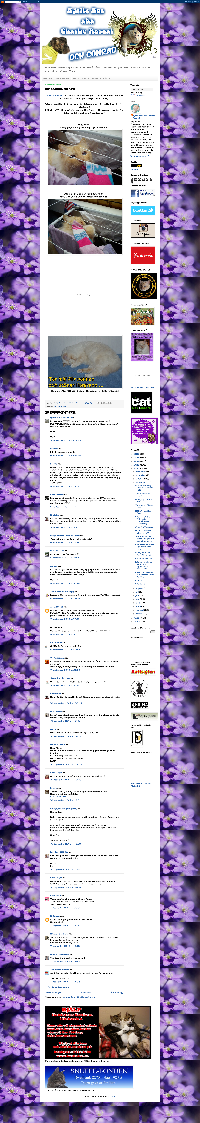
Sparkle (54, 448)
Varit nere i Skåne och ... (144, 506)
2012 (136, 468)
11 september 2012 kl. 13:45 (65, 946)
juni (138, 595)
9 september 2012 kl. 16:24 (64, 583)
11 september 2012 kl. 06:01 (65, 908)
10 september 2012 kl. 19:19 (65, 869)
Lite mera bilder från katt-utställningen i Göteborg (143, 520)
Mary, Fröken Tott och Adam (65, 535)
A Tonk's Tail (56, 607)
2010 (137, 622)
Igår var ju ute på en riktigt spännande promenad (143, 565)
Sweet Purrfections (60, 678)
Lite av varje (141, 584)
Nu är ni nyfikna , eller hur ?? (143, 532)
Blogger (112, 1096)
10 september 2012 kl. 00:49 (66, 703)
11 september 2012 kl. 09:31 (65, 925)
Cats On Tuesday (144, 527)
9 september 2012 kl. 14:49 (64, 507)
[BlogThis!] (104, 403)
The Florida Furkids (59, 969)
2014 (136, 461)
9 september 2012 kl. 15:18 (64, 542)
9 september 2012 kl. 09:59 (65, 455)
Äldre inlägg (117, 992)
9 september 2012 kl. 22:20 (65, 670)
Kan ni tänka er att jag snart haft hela (144, 546)
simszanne (55, 693)
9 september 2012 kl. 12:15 (64, 486)
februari (140, 610)
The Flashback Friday (142, 494)
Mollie (53, 788)
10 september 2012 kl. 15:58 (65, 844)
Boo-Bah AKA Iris (59, 852)
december (141, 471)
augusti (140, 588)
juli (137, 592)
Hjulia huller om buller (61, 418)
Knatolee (54, 515)
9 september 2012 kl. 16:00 (65, 558)
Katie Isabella (57, 494)
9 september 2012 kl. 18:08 (65, 598)
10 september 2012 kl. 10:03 (65, 780)
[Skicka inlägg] (97, 403)
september (141, 482)
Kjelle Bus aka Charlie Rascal (144, 116)
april (138, 603)
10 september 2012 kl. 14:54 (65, 800)
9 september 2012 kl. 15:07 (65, 527)
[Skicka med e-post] (102, 403)
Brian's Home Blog (59, 954)
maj (138, 599)
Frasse (53, 464)
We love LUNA (57, 744)
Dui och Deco (57, 550)
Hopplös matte (61, 406)
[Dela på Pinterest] (111, 403)
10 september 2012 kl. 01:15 (65, 721)
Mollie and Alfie (58, 796)
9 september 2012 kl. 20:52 (65, 634)
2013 (136, 465)
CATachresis (56, 642)
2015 (136, 457)
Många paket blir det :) (143, 500)
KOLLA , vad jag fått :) (143, 512)
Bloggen (47, 78)
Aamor (53, 566)
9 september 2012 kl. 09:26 (65, 440)
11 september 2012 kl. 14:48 (65, 961)
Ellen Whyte (56, 772)
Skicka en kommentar (59, 987)
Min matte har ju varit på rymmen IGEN (144, 487)
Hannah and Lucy (59, 934)
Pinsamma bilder (143, 558)
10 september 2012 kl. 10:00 (66, 764)
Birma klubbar (62, 78)
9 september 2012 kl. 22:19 (65, 649)
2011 (136, 618)
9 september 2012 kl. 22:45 (65, 685)
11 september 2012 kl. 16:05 (65, 982)
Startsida (86, 992)
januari (139, 613)
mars (138, 606)
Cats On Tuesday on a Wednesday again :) (144, 574)
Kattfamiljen (56, 877)
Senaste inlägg (53, 992)
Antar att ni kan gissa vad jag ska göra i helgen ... (144, 538)
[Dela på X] (106, 403)
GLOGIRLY (55, 895)
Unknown (55, 916)
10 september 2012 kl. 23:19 (65, 887)
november (141, 475)
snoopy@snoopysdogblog (63, 808)
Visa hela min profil (140, 156)
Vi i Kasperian (57, 658)
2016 (136, 454)
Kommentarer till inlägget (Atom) (78, 997)
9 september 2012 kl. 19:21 (64, 619)
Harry (53, 729)
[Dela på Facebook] (109, 403)
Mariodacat (56, 711)
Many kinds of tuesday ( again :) (144, 553)
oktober (140, 479)
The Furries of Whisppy (62, 591)
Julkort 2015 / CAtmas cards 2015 (92, 78)
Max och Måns (55, 95)
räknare (134, 169)
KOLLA (138, 580)
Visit (142, 387)
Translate (140, 95)
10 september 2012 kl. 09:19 (65, 736)
